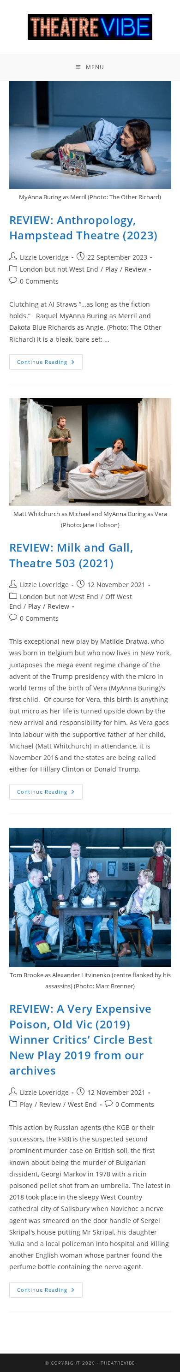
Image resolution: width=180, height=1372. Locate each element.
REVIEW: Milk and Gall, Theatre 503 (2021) (71, 555)
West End (82, 1104)
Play (111, 269)
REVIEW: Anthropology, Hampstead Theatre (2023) (83, 227)
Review (135, 269)
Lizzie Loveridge (44, 257)
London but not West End (59, 269)
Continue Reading (50, 359)
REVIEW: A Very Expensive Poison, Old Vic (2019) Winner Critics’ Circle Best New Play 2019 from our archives (81, 1039)
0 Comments (39, 281)
